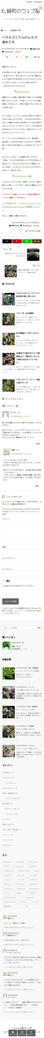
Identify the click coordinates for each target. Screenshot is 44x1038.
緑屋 (39, 231)
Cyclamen (33, 862)
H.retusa (20, 879)
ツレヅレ (18, 52)
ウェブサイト (7, 569)
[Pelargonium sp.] (22, 91)
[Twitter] (7, 57)
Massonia (21, 888)
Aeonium (7, 862)
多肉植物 (7, 772)
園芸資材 (7, 906)
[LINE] (27, 57)
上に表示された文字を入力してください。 (18, 586)
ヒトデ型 (10, 783)
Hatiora (7, 884)
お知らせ (7, 845)
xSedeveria (29, 897)
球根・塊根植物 (10, 793)
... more (25, 649)
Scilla (6, 893)
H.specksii (34, 879)
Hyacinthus (19, 884)
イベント (7, 835)
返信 (38, 443)
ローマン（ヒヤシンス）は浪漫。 (28, 671)
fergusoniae (9, 871)
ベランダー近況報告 (25, 313)
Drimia (6, 866)
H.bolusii (21, 875)
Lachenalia (33, 884)
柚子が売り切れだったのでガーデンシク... (19, 927)
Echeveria (33, 866)
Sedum (19, 893)
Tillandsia (11, 814)
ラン (6, 819)
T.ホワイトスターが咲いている (27, 749)
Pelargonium (8, 52)
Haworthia (8, 778)
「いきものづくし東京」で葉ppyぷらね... (19, 967)
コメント (5, 519)
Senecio (32, 893)
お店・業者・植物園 (12, 829)
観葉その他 (17, 30)
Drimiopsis (19, 866)
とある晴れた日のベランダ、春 (27, 690)
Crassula (20, 862)
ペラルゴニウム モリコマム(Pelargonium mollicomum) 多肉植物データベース (21, 206)
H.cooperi (34, 875)
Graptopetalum (24, 871)
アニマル (23, 902)
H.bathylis (8, 875)
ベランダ (7, 840)
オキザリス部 (12, 798)
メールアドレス (9, 558)
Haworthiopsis (9, 788)
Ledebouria (8, 888)
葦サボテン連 (12, 809)
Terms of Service (31, 511)
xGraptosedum (10, 897)
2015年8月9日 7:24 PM (19, 416)
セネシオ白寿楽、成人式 (25, 729)
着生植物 (7, 804)
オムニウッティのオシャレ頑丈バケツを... (19, 989)
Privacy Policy (15, 511)
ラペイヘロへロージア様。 (25, 709)
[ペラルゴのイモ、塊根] (22, 176)
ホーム (5, 30)
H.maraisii (8, 879)
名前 (4, 547)
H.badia (37, 871)
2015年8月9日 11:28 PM (21, 454)
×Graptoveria (9, 902)
